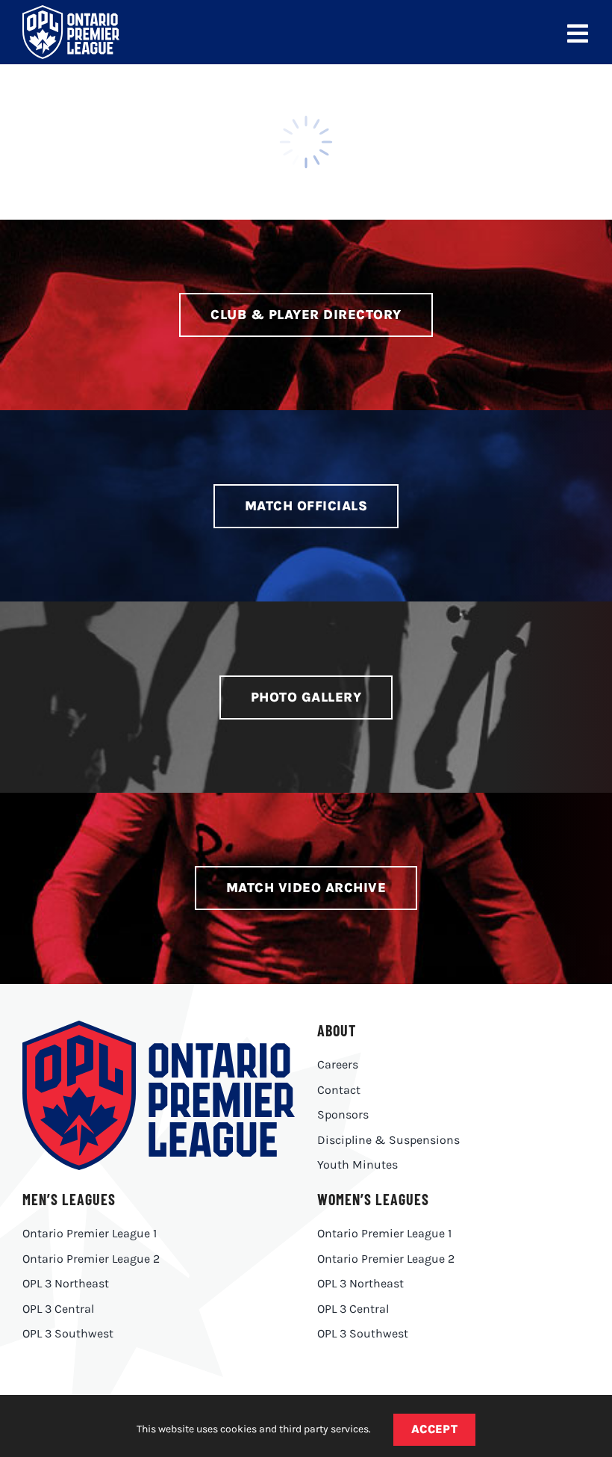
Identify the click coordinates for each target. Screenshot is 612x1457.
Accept (434, 1429)
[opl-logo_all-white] (70, 11)
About (336, 1030)
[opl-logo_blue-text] (158, 1026)
